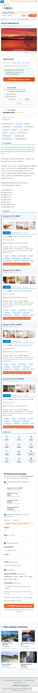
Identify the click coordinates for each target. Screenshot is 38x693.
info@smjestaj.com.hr (19, 682)
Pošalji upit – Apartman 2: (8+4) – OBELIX (17, 318)
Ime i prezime (9, 547)
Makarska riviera (22, 690)
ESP (30, 576)
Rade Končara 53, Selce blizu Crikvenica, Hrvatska (17, 26)
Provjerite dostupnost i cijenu (20, 79)
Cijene (26, 232)
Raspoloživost (17, 232)
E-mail (6, 554)
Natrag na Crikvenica (8, 117)
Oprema (7, 232)
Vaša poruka (12, 583)
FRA (5, 579)
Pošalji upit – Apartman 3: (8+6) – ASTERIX (18, 372)
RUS (10, 579)
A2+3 (14, 62)
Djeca (9, 535)
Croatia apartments (21, 688)
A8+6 (23, 62)
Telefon (11, 562)
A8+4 (19, 62)
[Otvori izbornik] (2, 1)
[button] (19, 111)
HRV (5, 576)
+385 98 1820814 (10, 96)
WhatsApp (12, 99)
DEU (21, 576)
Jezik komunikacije (14, 574)
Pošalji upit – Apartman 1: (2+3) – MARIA (17, 264)
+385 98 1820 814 (10, 94)
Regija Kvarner (5, 19)
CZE (10, 576)
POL (15, 579)
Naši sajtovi (13, 688)
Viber (28, 99)
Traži (33, 15)
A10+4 (28, 62)
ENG (16, 576)
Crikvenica (13, 19)
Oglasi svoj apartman (22, 685)
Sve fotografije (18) (31, 52)
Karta (19, 103)
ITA (26, 576)
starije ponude (5, 688)
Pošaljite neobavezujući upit (20, 606)
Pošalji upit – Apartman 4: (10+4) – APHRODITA (19, 427)
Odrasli (7, 527)
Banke (28, 688)
